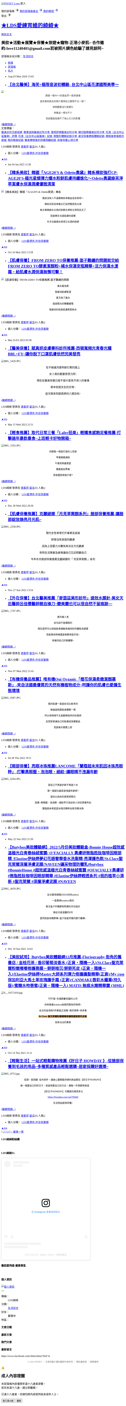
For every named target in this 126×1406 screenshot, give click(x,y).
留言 (32, 146)
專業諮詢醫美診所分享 (36, 132)
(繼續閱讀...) (8, 124)
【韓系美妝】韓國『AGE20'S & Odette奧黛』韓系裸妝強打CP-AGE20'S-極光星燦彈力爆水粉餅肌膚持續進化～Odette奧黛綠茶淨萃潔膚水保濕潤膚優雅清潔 (65, 178)
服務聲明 (94, 1362)
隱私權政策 (81, 1362)
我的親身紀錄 (16, 140)
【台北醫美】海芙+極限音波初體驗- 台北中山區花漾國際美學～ (63, 84)
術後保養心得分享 (67, 140)
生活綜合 (28, 56)
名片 (10, 70)
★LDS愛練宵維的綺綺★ (30, 25)
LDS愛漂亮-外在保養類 (35, 153)
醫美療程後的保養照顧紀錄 (41, 140)
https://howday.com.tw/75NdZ (63, 1097)
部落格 (12, 66)
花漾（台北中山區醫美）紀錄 (35, 136)
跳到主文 (6, 34)
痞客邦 (25, 146)
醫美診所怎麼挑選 (12, 132)
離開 (19, 1401)
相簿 (10, 63)
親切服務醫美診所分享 (91, 132)
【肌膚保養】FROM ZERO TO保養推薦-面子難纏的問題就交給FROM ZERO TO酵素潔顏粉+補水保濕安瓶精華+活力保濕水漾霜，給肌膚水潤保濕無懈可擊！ (63, 266)
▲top (4, 159)
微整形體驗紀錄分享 (65, 136)
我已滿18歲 (8, 1401)
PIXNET (38, 1362)
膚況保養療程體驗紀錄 (91, 136)
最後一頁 (18, 1131)
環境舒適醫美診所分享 (64, 132)
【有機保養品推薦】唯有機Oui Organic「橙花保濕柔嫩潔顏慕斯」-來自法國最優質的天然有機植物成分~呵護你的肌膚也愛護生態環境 (64, 685)
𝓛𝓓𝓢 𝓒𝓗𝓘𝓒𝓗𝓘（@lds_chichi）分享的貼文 (46, 1254)
